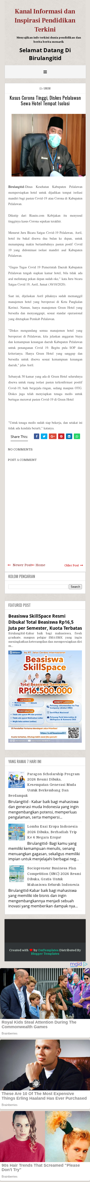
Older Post (71, 565)
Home (40, 565)
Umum (47, 88)
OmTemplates (48, 950)
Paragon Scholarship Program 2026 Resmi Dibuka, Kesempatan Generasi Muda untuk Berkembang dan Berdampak (44, 785)
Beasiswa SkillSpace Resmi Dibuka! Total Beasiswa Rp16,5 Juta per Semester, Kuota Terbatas (45, 622)
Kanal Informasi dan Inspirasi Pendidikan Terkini (45, 20)
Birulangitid (16, 186)
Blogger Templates (45, 953)
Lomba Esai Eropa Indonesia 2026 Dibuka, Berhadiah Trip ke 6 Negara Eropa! (52, 832)
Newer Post (22, 565)
